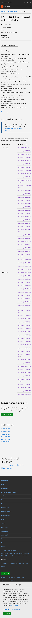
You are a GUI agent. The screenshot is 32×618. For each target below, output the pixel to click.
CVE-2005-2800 (5, 434)
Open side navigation (10, 45)
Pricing (3, 543)
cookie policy (14, 605)
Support (3, 539)
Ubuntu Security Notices (9, 11)
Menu (29, 2)
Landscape (4, 527)
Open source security (22, 553)
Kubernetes (4, 488)
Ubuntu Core (5, 507)
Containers (4, 531)
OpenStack (4, 480)
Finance (3, 566)
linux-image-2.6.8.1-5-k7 (25, 248)
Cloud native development (19, 556)
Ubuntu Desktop (6, 511)
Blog (23, 577)
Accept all (7, 613)
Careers (18, 577)
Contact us (6, 573)
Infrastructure (12, 550)
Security (3, 523)
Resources (4, 580)
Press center (12, 580)
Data (5, 550)
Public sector (20, 563)
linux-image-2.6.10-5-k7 (25, 223)
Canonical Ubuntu (6, 2)
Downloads (4, 535)
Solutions (4, 546)
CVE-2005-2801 (5, 431)
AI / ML (3, 496)
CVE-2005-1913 (5, 442)
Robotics (4, 500)
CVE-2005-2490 (5, 439)
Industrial (12, 563)
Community (11, 577)
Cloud (3, 519)
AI (1, 550)
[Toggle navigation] (30, 6)
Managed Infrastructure (8, 553)
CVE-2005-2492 (5, 436)
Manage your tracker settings (11, 609)
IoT (2, 504)
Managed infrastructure (8, 492)
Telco (26, 563)
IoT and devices (5, 556)
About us (3, 577)
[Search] (24, 2)
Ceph (2, 484)
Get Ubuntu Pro (7, 414)
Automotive (4, 563)
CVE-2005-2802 (5, 429)
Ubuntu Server (5, 515)
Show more (4, 112)
